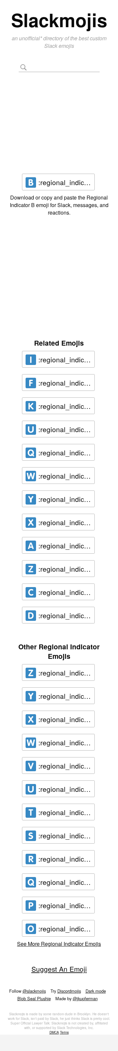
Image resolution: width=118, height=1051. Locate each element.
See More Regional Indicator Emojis (59, 943)
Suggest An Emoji (59, 969)
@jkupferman (85, 998)
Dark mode (96, 991)
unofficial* (31, 38)
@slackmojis (34, 991)
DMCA (54, 1032)
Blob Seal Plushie (34, 998)
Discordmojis (69, 991)
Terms (64, 1032)
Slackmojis (59, 20)
